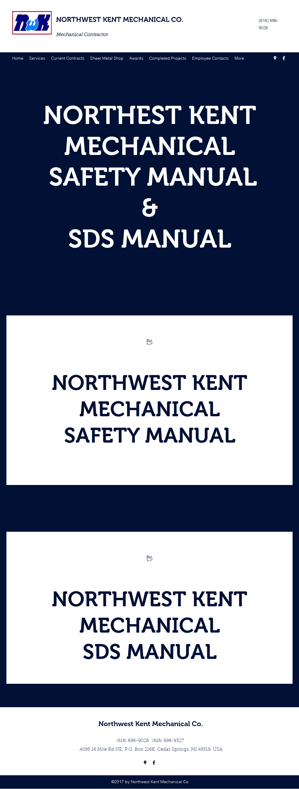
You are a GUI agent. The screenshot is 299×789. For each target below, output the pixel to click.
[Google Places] (275, 58)
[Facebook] (284, 58)
